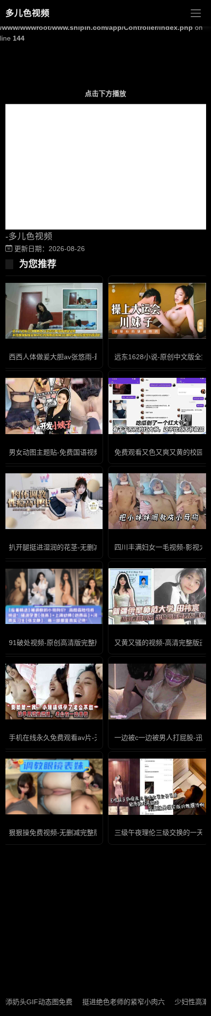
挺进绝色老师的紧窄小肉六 (114, 1002)
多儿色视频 (27, 13)
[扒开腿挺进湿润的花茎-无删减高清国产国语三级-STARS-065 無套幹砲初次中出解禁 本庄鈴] (53, 501)
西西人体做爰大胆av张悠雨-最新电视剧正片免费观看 (89, 357)
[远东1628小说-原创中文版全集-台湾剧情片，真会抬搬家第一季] (158, 311)
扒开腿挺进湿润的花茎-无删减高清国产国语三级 (82, 547)
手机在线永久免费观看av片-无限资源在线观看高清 (86, 737)
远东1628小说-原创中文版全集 (161, 357)
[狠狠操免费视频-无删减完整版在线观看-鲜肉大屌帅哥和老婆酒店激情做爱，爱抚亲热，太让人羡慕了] (53, 786)
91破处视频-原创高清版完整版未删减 (65, 643)
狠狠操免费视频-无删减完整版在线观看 (68, 832)
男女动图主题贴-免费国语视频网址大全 (68, 452)
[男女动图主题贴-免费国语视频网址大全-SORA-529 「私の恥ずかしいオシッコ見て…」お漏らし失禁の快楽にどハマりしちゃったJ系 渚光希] (53, 406)
